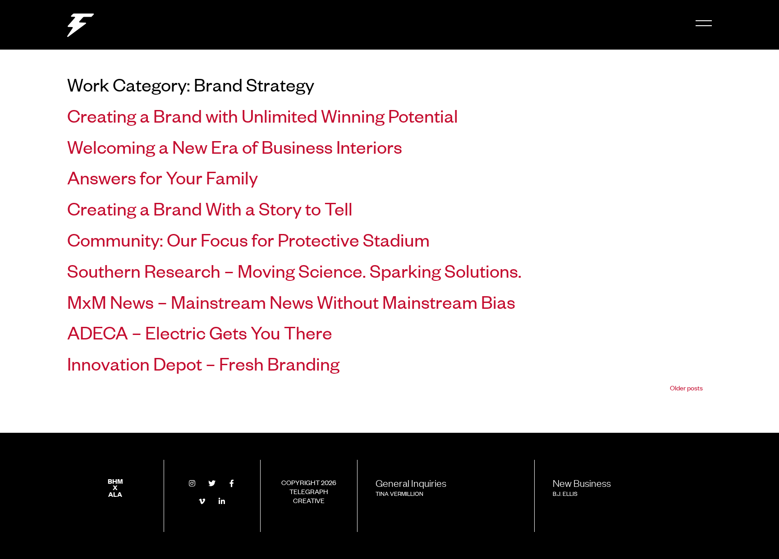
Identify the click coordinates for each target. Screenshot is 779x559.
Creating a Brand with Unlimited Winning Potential (262, 115)
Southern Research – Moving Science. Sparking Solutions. (294, 270)
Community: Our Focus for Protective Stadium (248, 239)
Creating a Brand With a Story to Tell (210, 208)
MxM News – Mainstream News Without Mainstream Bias (291, 301)
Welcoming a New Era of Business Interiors (234, 146)
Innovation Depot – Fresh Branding (203, 363)
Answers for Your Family (162, 176)
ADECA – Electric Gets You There (199, 332)
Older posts (686, 387)
